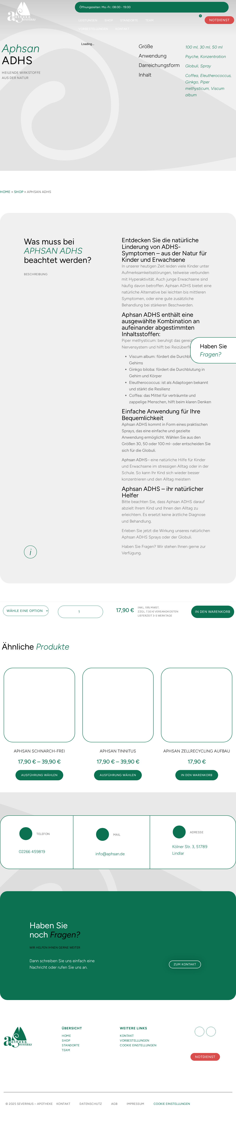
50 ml (217, 47)
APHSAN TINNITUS (118, 751)
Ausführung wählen (39, 775)
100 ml (191, 47)
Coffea (191, 75)
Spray (205, 65)
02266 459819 (32, 851)
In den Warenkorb (212, 612)
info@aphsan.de (110, 853)
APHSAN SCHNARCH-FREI (39, 751)
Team (149, 20)
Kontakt (122, 29)
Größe (2, 607)
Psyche (191, 56)
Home (5, 192)
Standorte (129, 20)
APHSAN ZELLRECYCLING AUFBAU (196, 751)
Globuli (191, 65)
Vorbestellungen (93, 29)
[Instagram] (211, 1031)
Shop (109, 20)
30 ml (205, 47)
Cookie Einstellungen (138, 1045)
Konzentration (213, 56)
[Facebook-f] (199, 1031)
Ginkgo (191, 82)
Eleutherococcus (215, 75)
